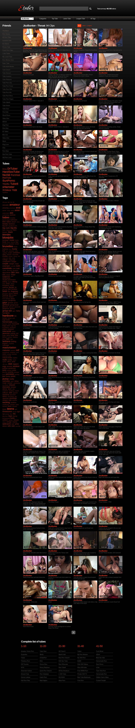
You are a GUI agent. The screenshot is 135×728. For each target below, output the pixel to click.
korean (10, 337)
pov (3, 376)
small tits (5, 391)
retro (12, 381)
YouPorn (5, 192)
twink (12, 418)
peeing (9, 370)
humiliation (5, 327)
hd (15, 316)
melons (12, 350)
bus (10, 249)
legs (11, 339)
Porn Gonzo (6, 34)
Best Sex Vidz (100, 657)
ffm (9, 291)
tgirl (16, 409)
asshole (12, 215)
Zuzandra (24, 654)
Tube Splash (6, 102)
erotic (8, 283)
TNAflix (5, 184)
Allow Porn (62, 680)
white (17, 424)
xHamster (8, 186)
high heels (6, 320)
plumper (16, 372)
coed (13, 258)
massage (5, 345)
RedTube (6, 178)
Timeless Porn (25, 661)
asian (17, 210)
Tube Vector (6, 105)
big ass (5, 226)
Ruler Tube (5, 63)
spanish (15, 393)
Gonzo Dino (43, 664)
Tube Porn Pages (7, 99)
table (17, 404)
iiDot (41, 661)
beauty (5, 224)
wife (9, 426)
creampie (6, 266)
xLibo (98, 667)
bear (18, 222)
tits (14, 414)
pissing (10, 372)
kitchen (4, 337)
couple (5, 263)
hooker (15, 322)
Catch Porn (43, 677)
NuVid (6, 174)
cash (16, 251)
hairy (18, 311)
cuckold (13, 266)
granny (12, 308)
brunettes (7, 246)
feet (9, 289)
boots (17, 240)
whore (4, 426)
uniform (5, 420)
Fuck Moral (99, 651)
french (11, 297)
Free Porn (80, 680)
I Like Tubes (6, 53)
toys (10, 416)
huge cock (6, 325)
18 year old (5, 202)
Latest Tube (67, 19)
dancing (9, 270)
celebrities (16, 253)
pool (3, 374)
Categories (42, 19)
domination (6, 278)
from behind (6, 298)
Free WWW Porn (82, 670)
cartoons (11, 251)
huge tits (13, 325)
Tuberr (79, 651)
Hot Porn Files (25, 680)
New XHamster (63, 664)
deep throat (6, 272)
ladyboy (15, 337)
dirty (3, 274)
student (14, 400)
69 (13, 202)
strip (9, 400)
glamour (5, 307)
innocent (11, 329)
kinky (12, 335)
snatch (17, 391)
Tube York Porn (101, 670)
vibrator (16, 420)
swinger (12, 404)
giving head (14, 305)
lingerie (5, 343)
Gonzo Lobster (25, 677)
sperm (4, 396)
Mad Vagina (43, 680)
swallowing (5, 404)
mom (4, 354)
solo (10, 393)
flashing (5, 295)
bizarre (4, 232)
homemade (7, 322)
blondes (6, 234)
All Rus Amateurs (64, 670)
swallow (13, 402)
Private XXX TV (82, 674)
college (5, 260)
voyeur (14, 422)
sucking (6, 402)
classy (15, 256)
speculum (13, 394)
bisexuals (9, 230)
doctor (8, 274)
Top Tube (55, 19)
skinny (4, 389)
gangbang (11, 300)
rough (4, 383)
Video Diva (5, 118)
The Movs (5, 31)
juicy (8, 335)
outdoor (16, 366)
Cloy (3, 147)
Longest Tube (80, 19)
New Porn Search (64, 657)
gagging (5, 300)
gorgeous (5, 308)
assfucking (5, 215)
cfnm (4, 254)
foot (10, 295)
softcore (5, 393)
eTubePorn (43, 657)
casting (4, 253)
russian (9, 383)
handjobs (6, 313)
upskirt (10, 420)
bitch (14, 230)
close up (5, 258)
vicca (4, 422)
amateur (14, 204)
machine (11, 343)
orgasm (16, 364)
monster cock (6, 356)
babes (5, 217)
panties (5, 368)
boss (8, 242)
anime (4, 210)
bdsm (9, 222)
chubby (5, 256)
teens (10, 408)
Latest (84, 25)
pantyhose (12, 368)
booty (4, 242)
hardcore (8, 315)
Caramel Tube (6, 40)
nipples (15, 357)
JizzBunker (27, 48)
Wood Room (6, 115)
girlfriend (5, 305)
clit (19, 256)
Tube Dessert (6, 73)
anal (18, 207)
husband (12, 327)
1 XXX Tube (62, 674)
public (13, 376)
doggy (13, 274)
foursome (5, 297)
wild (13, 426)
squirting (5, 398)
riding (16, 381)
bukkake (5, 249)
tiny (11, 414)
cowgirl (11, 264)
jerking (12, 333)
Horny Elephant (45, 667)
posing (17, 374)
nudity (10, 360)
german (10, 303)
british (17, 244)
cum (18, 266)
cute (18, 268)
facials (11, 287)
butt (3, 251)
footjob (14, 295)
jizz (17, 333)
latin (7, 339)
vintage (9, 422)
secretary (5, 385)
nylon (4, 362)
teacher (14, 406)
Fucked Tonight (101, 680)
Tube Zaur (5, 108)
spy (16, 396)
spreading (11, 396)
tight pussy (5, 414)
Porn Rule (5, 151)
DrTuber (12, 168)
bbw (4, 222)
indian (4, 329)
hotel (9, 324)
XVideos (6, 190)
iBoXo (41, 654)
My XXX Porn (81, 657)
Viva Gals (5, 112)
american (12, 208)
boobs (11, 240)
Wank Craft (62, 654)
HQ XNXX (62, 677)
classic (10, 256)
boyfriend (5, 244)
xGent (98, 654)
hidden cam (11, 318)
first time (5, 293)
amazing (5, 208)
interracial (6, 331)
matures (6, 350)
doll (12, 276)
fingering (14, 291)
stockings (13, 398)
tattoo (9, 406)
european (5, 285)
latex (3, 339)
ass (11, 213)
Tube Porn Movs (7, 95)
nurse (14, 360)
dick (13, 272)
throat (14, 411)
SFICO (4, 121)
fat (15, 287)
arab (12, 210)
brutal (15, 246)
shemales (6, 387)
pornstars (10, 374)
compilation (6, 261)
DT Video (5, 131)
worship (17, 426)
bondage (5, 240)
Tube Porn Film (7, 89)
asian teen (5, 213)
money (9, 354)
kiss (16, 335)
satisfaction (16, 383)
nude (4, 360)
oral (10, 364)
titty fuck (5, 416)
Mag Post (5, 125)
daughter (15, 270)
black (10, 232)
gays (4, 302)
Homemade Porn (101, 661)
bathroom (13, 220)
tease (4, 409)
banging (12, 218)
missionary (5, 352)
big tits (13, 228)
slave (10, 389)
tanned (4, 406)
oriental (9, 366)
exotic (12, 285)
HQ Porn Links (7, 157)
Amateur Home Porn (27, 651)
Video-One (5, 138)
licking (13, 341)
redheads (6, 381)
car (7, 251)
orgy (4, 366)
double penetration (9, 280)
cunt (13, 268)
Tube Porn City (7, 82)
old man (5, 364)
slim (13, 389)
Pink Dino (5, 128)
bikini (4, 230)
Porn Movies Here (8, 60)
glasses (11, 307)
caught (10, 253)
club (9, 258)
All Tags (92, 19)
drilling (4, 282)
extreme (5, 287)
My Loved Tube (7, 56)
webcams (6, 424)
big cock (6, 228)
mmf (17, 352)
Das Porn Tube (7, 154)
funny (13, 298)
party (4, 370)
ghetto (16, 303)
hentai (4, 318)
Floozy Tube (6, 47)
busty (14, 249)
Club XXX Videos (82, 664)
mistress (12, 352)
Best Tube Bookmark (83, 677)
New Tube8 (62, 667)
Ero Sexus (5, 44)
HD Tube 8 (62, 651)
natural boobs (7, 357)
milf (17, 350)
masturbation (9, 347)
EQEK (79, 661)
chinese (9, 254)
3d (11, 202)
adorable (5, 205)
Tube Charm (6, 69)
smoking (11, 391)
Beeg (4, 169)
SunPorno (8, 180)
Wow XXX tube (82, 667)
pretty (8, 376)
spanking (5, 394)
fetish (4, 291)
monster (14, 354)
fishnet (11, 293)
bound (13, 242)
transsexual (6, 418)
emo (3, 283)
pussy (5, 378)
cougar (13, 261)
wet (13, 424)
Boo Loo (5, 134)
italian (13, 331)
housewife (15, 324)
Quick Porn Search (46, 670)
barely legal (6, 220)
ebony (14, 282)
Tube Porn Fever (7, 86)
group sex (7, 310)
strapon (5, 400)
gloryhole (17, 307)
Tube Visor (43, 651)
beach (14, 222)
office (9, 362)
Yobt (14, 190)
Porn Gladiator (44, 674)
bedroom (12, 224)
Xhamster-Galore (26, 670)
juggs (4, 335)
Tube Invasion (6, 76)
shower (13, 387)
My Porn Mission (82, 654)
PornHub (15, 175)
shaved (12, 385)
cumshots (7, 268)
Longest (89, 25)
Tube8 (14, 183)
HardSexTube (11, 171)
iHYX (22, 667)
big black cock (12, 226)
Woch (4, 141)
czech (4, 270)
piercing (4, 372)
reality (11, 379)
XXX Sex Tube (63, 661)
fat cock (4, 289)
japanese (6, 333)
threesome (7, 411)
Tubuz (23, 657)
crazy (17, 264)
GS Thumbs (25, 664)
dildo (17, 273)
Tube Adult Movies (8, 66)
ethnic (12, 283)
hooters (4, 324)
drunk (10, 282)
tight (18, 411)
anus (8, 210)
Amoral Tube (25, 674)
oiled (13, 362)
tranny (15, 416)
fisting (16, 293)
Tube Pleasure (7, 79)
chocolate (15, 254)
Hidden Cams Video (102, 677)
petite (14, 370)
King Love (5, 144)
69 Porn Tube (6, 37)
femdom (14, 289)
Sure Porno (99, 664)
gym (14, 311)
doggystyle (6, 276)
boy (17, 242)
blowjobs (7, 237)
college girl (11, 260)
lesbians (6, 341)
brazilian (11, 244)
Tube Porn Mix (7, 92)
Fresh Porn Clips (7, 50)
